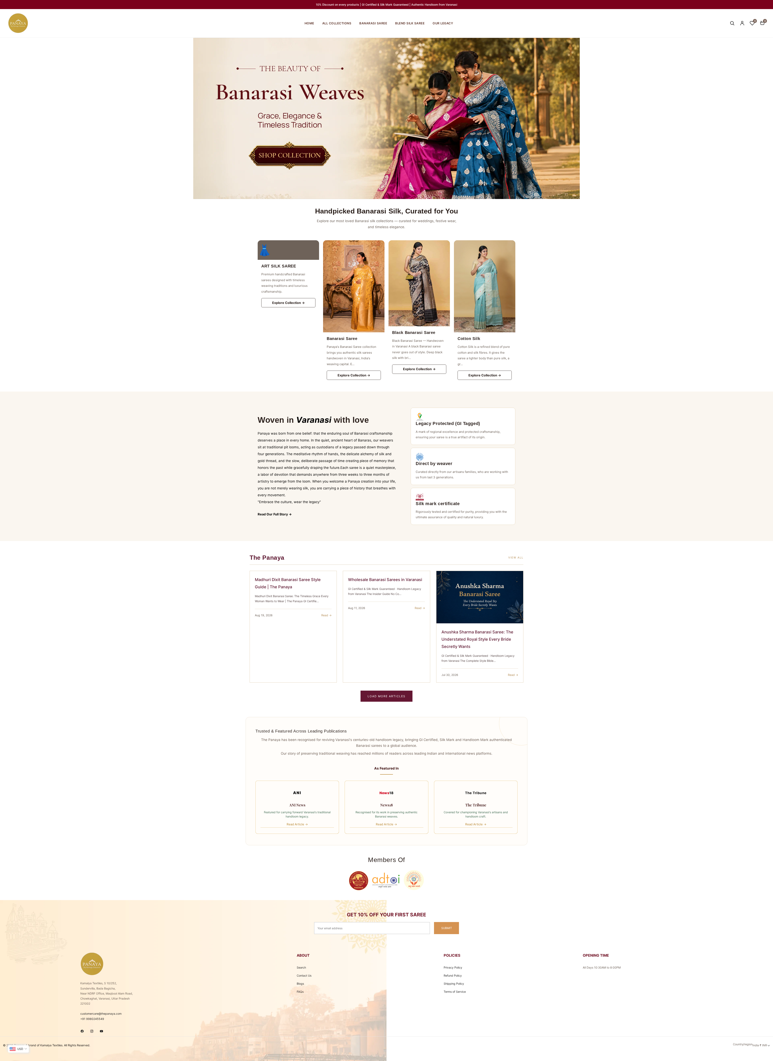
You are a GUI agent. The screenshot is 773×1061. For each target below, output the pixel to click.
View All (515, 557)
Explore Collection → (288, 303)
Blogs (300, 983)
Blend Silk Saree (410, 23)
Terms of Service (455, 991)
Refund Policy (453, 975)
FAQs (300, 991)
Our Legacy (443, 23)
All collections (336, 23)
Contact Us (304, 975)
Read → (326, 615)
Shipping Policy (454, 983)
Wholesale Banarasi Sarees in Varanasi (385, 579)
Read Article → (297, 824)
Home (309, 23)
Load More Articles (386, 696)
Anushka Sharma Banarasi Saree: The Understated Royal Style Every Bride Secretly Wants (477, 639)
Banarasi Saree (373, 23)
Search (301, 967)
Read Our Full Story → (275, 514)
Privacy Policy (453, 967)
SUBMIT (446, 928)
